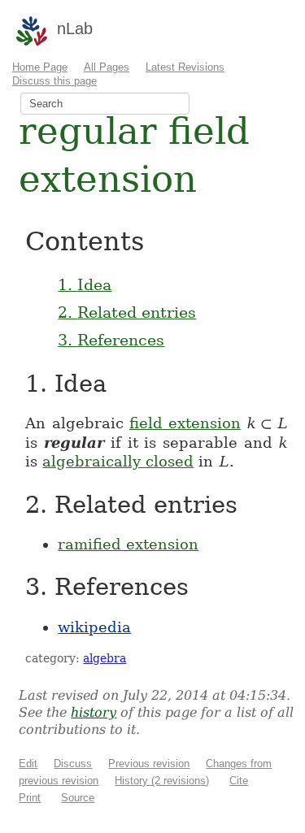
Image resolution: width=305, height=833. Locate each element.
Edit (28, 763)
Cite (238, 780)
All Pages (106, 67)
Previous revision (149, 763)
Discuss (73, 763)
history (93, 712)
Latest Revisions (185, 67)
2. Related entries (127, 312)
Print (30, 798)
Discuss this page (54, 81)
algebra (104, 658)
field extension (185, 423)
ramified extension (128, 544)
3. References (111, 340)
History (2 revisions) (162, 780)
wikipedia (94, 627)
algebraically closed (118, 461)
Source (77, 798)
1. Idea (84, 284)
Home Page (40, 67)
